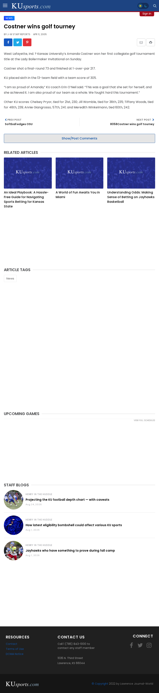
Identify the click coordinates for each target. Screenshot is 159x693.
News (10, 278)
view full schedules (144, 420)
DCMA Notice (14, 654)
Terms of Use (15, 649)
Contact (11, 644)
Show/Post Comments (79, 138)
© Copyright (100, 684)
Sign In (147, 14)
